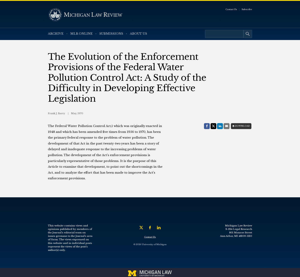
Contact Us (231, 9)
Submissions (111, 34)
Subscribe (246, 9)
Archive (56, 34)
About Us (138, 34)
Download (242, 126)
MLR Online (81, 34)
